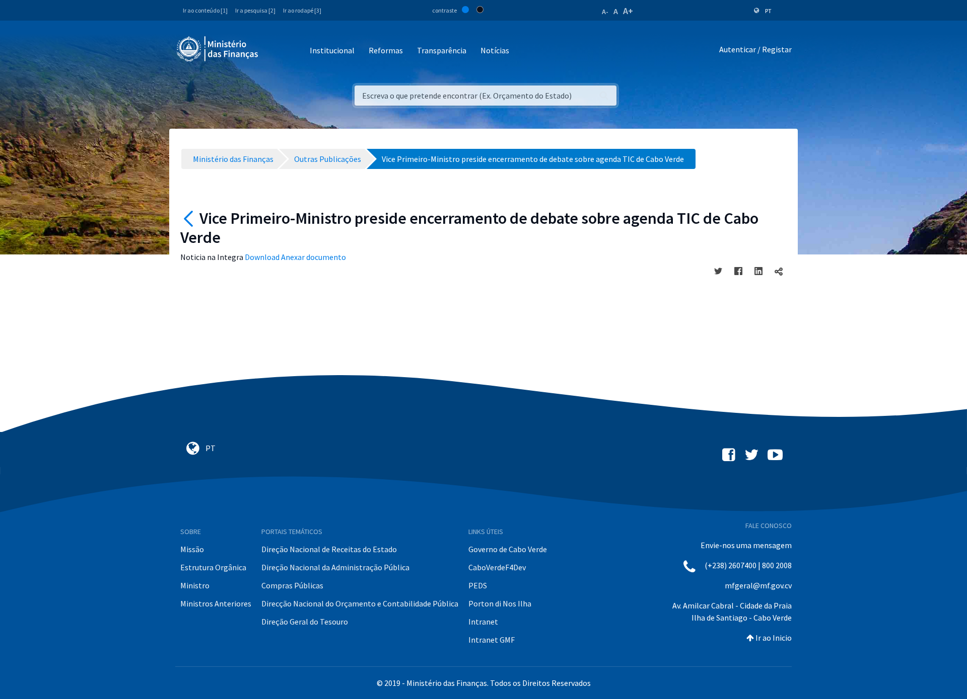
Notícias (494, 50)
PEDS (477, 585)
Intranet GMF (491, 640)
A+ (628, 11)
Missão (192, 549)
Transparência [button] (441, 50)
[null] (189, 218)
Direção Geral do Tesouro (304, 622)
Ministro (195, 585)
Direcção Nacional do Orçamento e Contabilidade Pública (359, 603)
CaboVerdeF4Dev (497, 567)
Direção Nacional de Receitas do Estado (329, 549)
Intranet (483, 622)
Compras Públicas (292, 585)
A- (605, 11)
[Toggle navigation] (274, 51)
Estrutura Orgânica (213, 567)
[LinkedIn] (758, 271)
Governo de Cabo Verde (507, 549)
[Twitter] (718, 271)
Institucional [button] (332, 50)
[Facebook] (738, 271)
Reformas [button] (386, 50)
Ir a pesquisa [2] (255, 10)
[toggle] (779, 271)
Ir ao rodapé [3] (302, 10)
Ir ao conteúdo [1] (205, 10)
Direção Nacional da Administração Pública (335, 567)
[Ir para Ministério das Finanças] (218, 48)
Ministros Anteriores (215, 603)
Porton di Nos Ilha (499, 603)
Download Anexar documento (295, 257)
